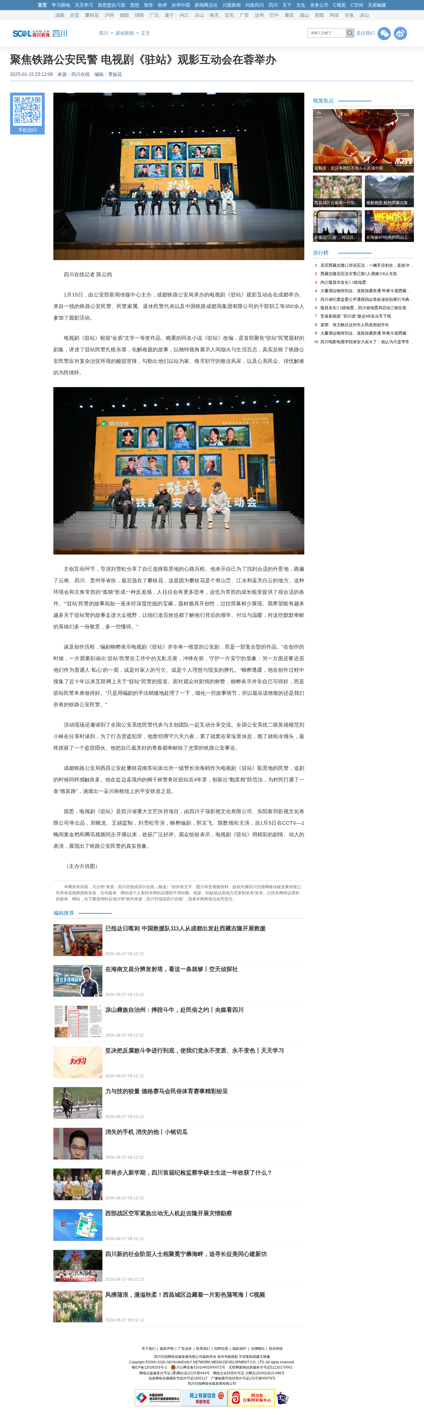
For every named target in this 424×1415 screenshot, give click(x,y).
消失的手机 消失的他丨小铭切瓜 (146, 1132)
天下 (287, 5)
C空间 (356, 5)
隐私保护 (239, 1349)
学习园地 (61, 5)
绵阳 (139, 15)
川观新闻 (231, 5)
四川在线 (80, 74)
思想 (134, 5)
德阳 (124, 15)
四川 (273, 5)
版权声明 (167, 1349)
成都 (59, 15)
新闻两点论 (206, 5)
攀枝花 (92, 15)
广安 (244, 15)
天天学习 (84, 5)
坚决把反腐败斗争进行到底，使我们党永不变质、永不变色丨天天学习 (194, 1050)
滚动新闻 (124, 33)
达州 (259, 15)
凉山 (364, 15)
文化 (300, 5)
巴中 (274, 15)
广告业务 (185, 1349)
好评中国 (181, 5)
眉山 (304, 15)
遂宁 (169, 15)
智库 (148, 5)
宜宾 (229, 15)
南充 (214, 15)
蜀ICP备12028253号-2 (149, 1367)
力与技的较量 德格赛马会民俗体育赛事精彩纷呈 (166, 1091)
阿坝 (334, 15)
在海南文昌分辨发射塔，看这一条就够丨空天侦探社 (171, 969)
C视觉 (339, 5)
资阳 (319, 15)
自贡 (74, 15)
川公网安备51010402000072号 (200, 1367)
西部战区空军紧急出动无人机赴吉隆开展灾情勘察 (168, 1213)
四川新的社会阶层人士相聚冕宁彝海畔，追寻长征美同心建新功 (186, 1254)
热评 (162, 5)
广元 (154, 15)
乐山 (199, 15)
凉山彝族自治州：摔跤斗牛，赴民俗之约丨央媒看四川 (174, 1010)
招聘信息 (221, 1349)
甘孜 (349, 15)
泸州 (109, 15)
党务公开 (319, 5)
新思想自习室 (111, 5)
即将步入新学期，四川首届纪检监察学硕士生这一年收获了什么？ (189, 1172)
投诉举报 (276, 1349)
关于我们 (148, 1349)
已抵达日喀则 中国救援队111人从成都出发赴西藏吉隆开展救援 (185, 928)
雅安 (289, 15)
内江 (184, 15)
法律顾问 (257, 1349)
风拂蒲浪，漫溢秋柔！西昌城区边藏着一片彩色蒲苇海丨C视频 (185, 1294)
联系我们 (203, 1349)
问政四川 (254, 5)
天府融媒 (377, 5)
